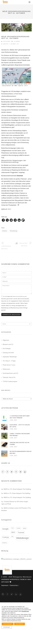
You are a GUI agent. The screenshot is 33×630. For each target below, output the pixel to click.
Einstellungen (25, 611)
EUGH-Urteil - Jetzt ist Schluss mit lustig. (20, 425)
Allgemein (17, 41)
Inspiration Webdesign (10, 356)
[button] (3, 220)
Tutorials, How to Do (9, 377)
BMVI (25, 85)
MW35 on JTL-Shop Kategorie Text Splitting (17, 489)
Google (5, 529)
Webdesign (22, 538)
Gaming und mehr (8, 352)
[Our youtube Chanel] (24, 471)
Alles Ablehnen (19, 624)
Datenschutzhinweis (12, 620)
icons (12, 528)
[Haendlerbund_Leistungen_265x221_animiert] (16, 559)
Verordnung (13, 231)
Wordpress (4, 542)
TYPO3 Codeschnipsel (10, 381)
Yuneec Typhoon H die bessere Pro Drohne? (20, 434)
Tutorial (21, 532)
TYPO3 (5, 537)
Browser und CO (8, 344)
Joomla (18, 528)
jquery (24, 528)
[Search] (30, 324)
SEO (13, 532)
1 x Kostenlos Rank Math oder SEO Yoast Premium (19, 416)
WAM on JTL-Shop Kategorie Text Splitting (17, 493)
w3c (12, 536)
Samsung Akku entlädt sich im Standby (19, 443)
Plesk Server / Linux (9, 365)
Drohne (4, 231)
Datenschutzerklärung (18, 296)
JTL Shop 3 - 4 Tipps (9, 361)
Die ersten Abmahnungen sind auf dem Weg (21, 452)
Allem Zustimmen (7, 624)
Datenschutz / (15, 585)
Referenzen (6, 369)
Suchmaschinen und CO (10, 373)
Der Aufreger (7, 348)
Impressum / (5, 585)
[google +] (16, 594)
